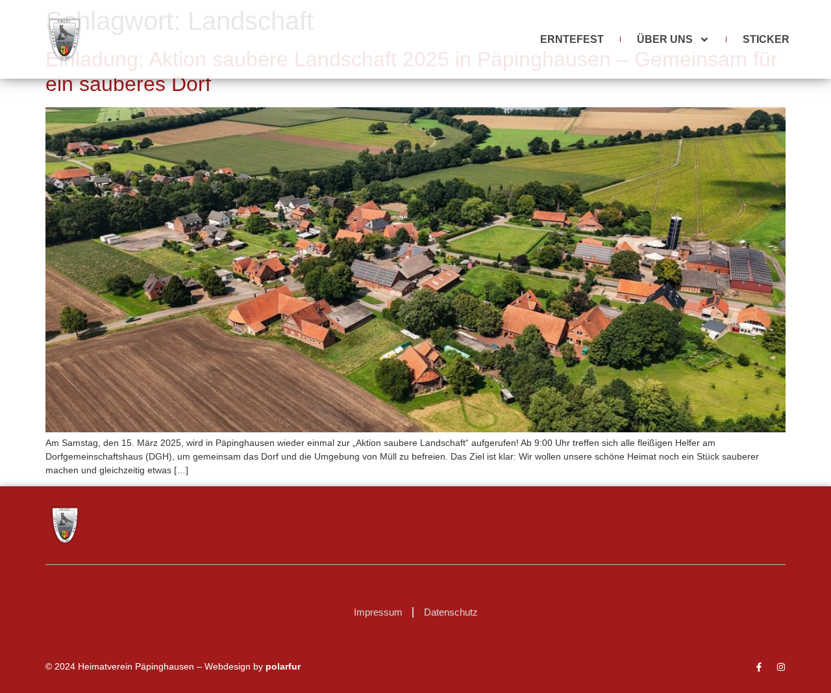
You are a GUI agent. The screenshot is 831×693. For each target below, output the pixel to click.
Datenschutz (451, 612)
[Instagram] (781, 667)
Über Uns (665, 39)
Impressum (378, 612)
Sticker (766, 39)
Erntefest (572, 39)
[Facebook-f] (758, 667)
